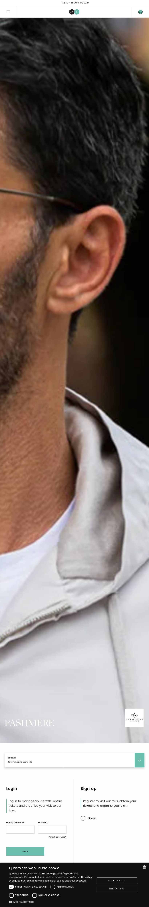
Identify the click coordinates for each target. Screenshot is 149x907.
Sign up (92, 818)
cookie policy (84, 877)
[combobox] (144, 867)
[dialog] (74, 885)
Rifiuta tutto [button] (116, 888)
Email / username (15, 822)
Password (42, 822)
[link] (140, 11)
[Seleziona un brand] (74, 12)
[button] (51, 902)
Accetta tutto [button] (116, 880)
